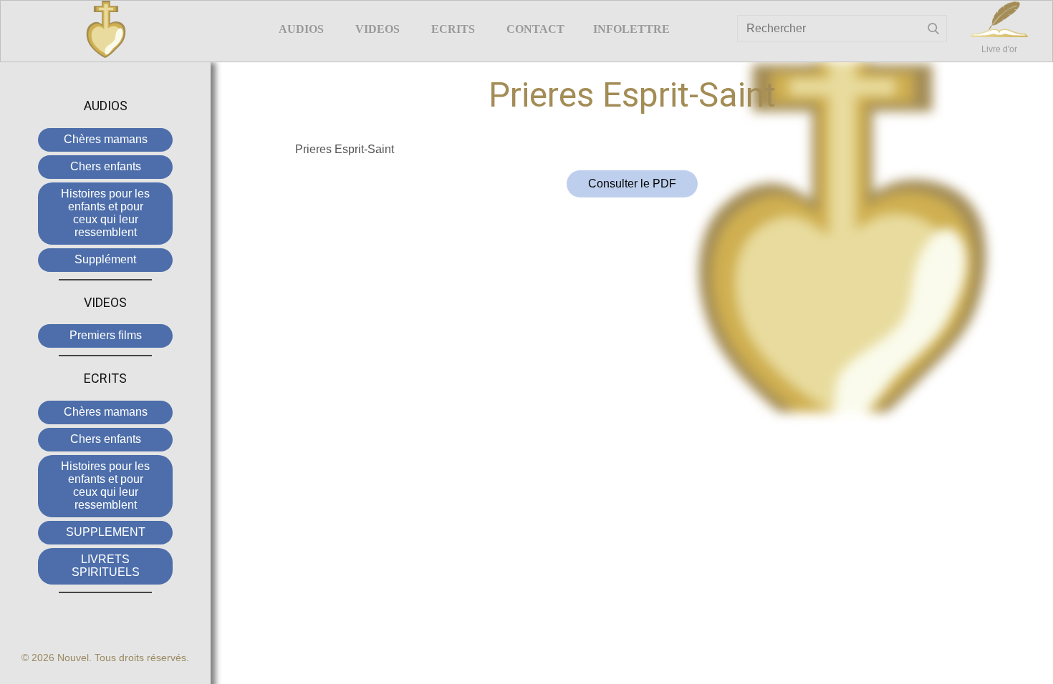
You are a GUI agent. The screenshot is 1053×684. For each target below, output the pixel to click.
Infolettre (631, 29)
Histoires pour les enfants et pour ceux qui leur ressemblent (105, 212)
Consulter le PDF (632, 183)
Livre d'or (1000, 49)
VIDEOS (377, 29)
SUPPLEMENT (105, 532)
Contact (535, 29)
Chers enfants (105, 166)
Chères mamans (106, 138)
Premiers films (105, 335)
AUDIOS (301, 29)
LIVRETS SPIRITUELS (106, 565)
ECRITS (453, 29)
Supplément (105, 259)
